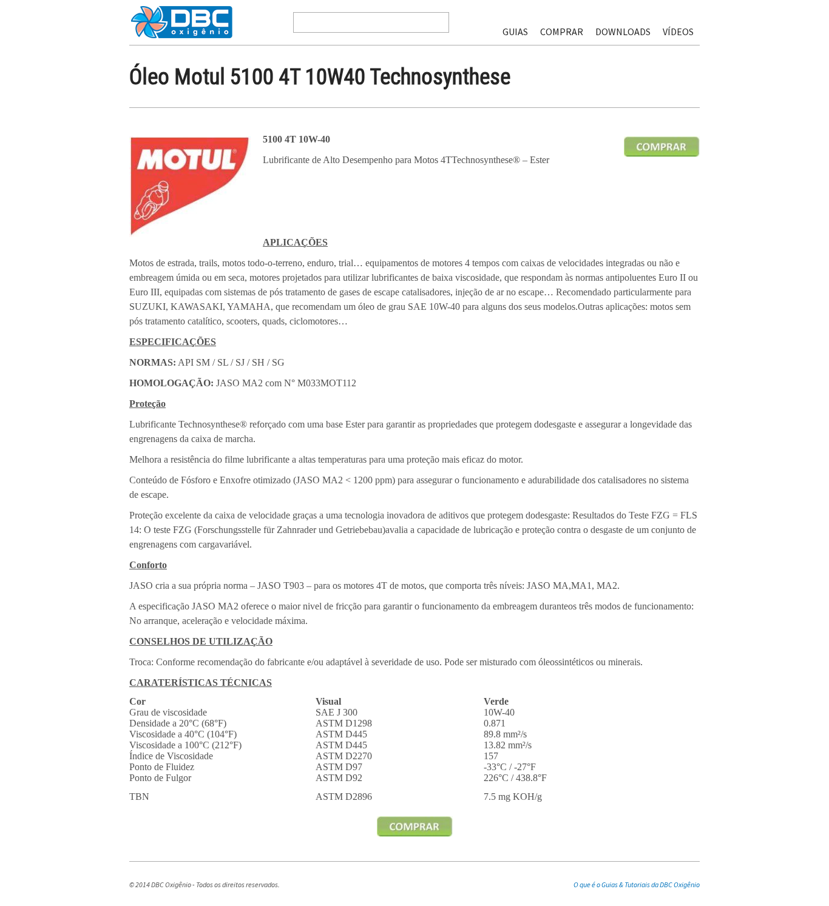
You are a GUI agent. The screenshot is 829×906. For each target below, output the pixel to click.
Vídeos (678, 31)
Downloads (623, 31)
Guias (515, 31)
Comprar (561, 31)
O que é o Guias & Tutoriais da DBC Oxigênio (637, 884)
